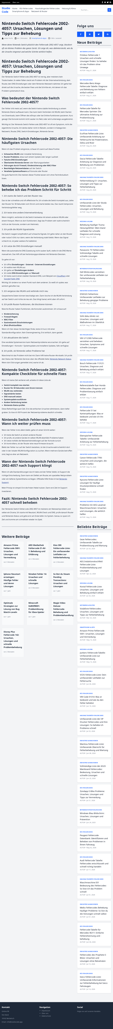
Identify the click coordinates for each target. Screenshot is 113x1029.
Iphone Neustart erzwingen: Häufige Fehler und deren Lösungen (12, 580)
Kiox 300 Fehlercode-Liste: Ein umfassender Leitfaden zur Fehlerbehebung (61, 551)
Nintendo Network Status (60, 359)
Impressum (6, 2)
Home (14, 8)
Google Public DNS (12, 279)
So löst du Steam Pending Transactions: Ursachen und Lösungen (61, 580)
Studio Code (6, 9)
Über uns (15, 2)
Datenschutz (46, 1016)
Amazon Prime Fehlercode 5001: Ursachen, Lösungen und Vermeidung (12, 551)
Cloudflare (61, 276)
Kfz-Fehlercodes (26, 8)
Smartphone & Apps (20, 11)
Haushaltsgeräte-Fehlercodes (47, 8)
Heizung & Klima (69, 8)
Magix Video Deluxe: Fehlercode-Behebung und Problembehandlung (63, 609)
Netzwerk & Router (39, 11)
